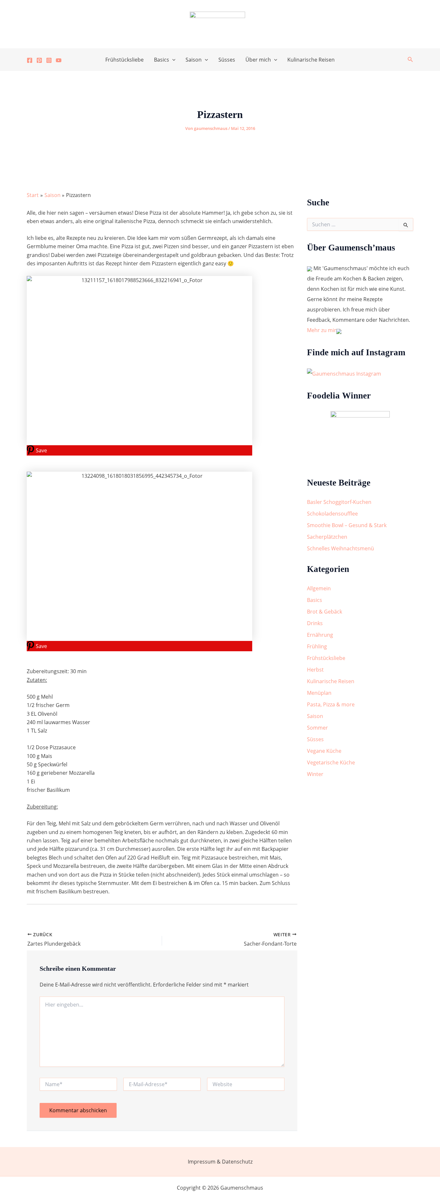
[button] (172, 59)
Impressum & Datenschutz (220, 1161)
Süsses (226, 59)
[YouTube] (59, 60)
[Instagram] (49, 60)
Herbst (315, 669)
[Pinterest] (39, 60)
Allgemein (319, 588)
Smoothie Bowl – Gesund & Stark (347, 525)
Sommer (317, 727)
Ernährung (320, 634)
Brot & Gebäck (324, 611)
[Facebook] (30, 60)
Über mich (258, 59)
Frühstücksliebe (124, 59)
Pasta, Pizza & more (331, 704)
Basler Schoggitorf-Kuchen (339, 502)
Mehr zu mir (321, 330)
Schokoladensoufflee (332, 513)
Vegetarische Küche (331, 762)
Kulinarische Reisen (311, 59)
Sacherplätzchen (327, 536)
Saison (194, 59)
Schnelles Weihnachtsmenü (340, 548)
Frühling (317, 646)
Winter (315, 774)
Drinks (315, 623)
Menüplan (319, 692)
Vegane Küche (324, 750)
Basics (161, 59)
